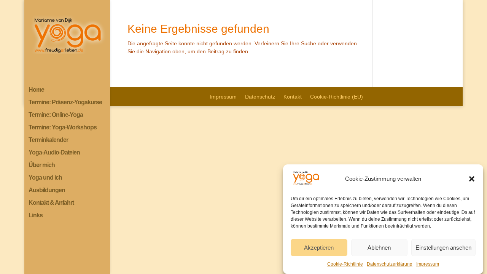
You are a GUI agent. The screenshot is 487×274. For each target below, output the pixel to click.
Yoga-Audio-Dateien (54, 153)
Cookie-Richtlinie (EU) (336, 97)
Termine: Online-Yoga (56, 115)
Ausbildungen (47, 190)
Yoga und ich (45, 178)
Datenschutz (260, 97)
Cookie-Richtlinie (345, 264)
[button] (472, 179)
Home (36, 90)
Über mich (42, 165)
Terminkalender (48, 140)
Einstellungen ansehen (443, 247)
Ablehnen (379, 247)
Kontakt (292, 97)
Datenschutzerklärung (389, 264)
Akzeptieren (319, 247)
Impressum (427, 264)
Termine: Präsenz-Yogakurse (65, 102)
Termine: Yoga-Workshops (63, 128)
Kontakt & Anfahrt (51, 203)
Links (36, 215)
